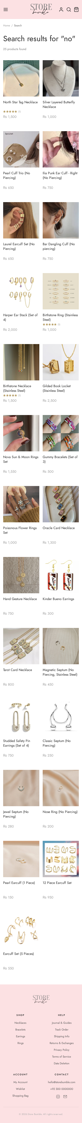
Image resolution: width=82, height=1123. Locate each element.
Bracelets (20, 1030)
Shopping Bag (20, 1096)
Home (6, 25)
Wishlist (20, 1089)
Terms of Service (61, 1057)
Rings (20, 1043)
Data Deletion (61, 1063)
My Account (20, 1082)
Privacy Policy (61, 1050)
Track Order (61, 1030)
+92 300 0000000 (61, 1089)
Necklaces (20, 1023)
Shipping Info (61, 1036)
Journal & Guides (61, 1023)
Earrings (20, 1036)
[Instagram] (58, 1096)
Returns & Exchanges (62, 1043)
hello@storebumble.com (61, 1082)
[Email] (65, 1096)
